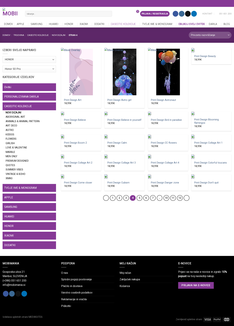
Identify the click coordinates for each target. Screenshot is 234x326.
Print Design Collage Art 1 (208, 142)
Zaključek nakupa (130, 279)
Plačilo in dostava (71, 286)
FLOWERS (11, 138)
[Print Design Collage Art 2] (81, 156)
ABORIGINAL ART (15, 116)
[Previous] (106, 198)
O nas (64, 272)
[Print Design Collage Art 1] (211, 136)
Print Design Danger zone (165, 182)
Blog (227, 24)
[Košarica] (135, 14)
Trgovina (19, 35)
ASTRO (10, 130)
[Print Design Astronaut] (168, 72)
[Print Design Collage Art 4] (168, 156)
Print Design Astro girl (119, 100)
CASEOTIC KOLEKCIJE (123, 24)
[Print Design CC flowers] (168, 136)
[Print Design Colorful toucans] (211, 156)
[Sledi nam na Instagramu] (181, 14)
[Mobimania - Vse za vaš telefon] (11, 14)
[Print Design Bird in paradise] (168, 114)
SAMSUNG (37, 24)
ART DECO (11, 125)
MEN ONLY (11, 156)
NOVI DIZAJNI (58, 35)
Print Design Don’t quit (206, 182)
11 (173, 197)
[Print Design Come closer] (81, 176)
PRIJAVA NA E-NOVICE (195, 285)
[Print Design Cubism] (124, 176)
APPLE (20, 24)
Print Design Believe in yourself (124, 120)
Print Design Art (72, 100)
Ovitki (7, 87)
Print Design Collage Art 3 (121, 162)
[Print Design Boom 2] (81, 136)
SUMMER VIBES (14, 169)
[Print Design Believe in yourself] (124, 114)
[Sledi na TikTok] (188, 14)
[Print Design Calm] (124, 136)
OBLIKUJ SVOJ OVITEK (191, 24)
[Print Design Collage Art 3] (124, 156)
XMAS (9, 178)
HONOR (69, 24)
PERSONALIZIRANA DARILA (21, 96)
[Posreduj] (109, 14)
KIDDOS (10, 134)
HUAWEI (53, 24)
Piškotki (66, 306)
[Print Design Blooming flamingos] (211, 114)
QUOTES (10, 165)
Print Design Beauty (205, 56)
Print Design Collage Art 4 (165, 162)
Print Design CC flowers (164, 142)
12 (179, 197)
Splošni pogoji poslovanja (76, 279)
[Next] (186, 198)
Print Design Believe (75, 120)
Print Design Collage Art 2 (78, 162)
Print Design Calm (117, 142)
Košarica (125, 286)
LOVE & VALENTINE (16, 147)
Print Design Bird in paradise (166, 120)
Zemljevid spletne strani (189, 319)
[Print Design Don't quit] (211, 176)
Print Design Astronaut (163, 100)
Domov (8, 24)
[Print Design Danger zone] (168, 176)
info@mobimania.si (14, 284)
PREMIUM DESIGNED (17, 160)
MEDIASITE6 (35, 317)
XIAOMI (84, 24)
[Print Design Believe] (81, 114)
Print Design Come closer (78, 182)
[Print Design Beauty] (211, 50)
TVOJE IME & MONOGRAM (157, 24)
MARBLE (10, 152)
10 (166, 197)
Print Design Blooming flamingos (206, 121)
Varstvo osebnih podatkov (77, 292)
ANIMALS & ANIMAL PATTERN (23, 121)
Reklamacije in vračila (74, 299)
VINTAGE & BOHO (15, 174)
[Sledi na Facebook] (175, 14)
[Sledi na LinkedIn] (194, 14)
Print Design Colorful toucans (210, 162)
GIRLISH (10, 143)
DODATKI (99, 24)
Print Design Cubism (118, 182)
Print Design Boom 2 (75, 142)
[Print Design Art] (81, 72)
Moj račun (125, 272)
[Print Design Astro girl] (124, 72)
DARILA (213, 24)
